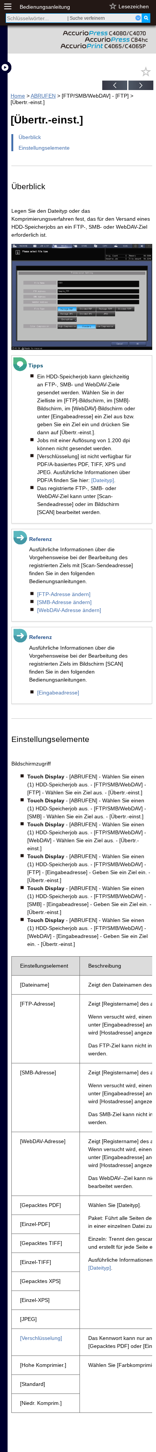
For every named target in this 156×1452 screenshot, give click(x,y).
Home (18, 96)
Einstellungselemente (44, 148)
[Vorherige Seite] (114, 86)
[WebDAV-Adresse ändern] (69, 610)
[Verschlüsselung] (41, 1338)
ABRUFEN (43, 96)
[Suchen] (146, 18)
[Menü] (12, 6)
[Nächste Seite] (140, 86)
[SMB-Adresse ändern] (64, 602)
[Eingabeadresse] (58, 693)
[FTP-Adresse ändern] (63, 594)
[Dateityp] (102, 480)
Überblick (30, 137)
